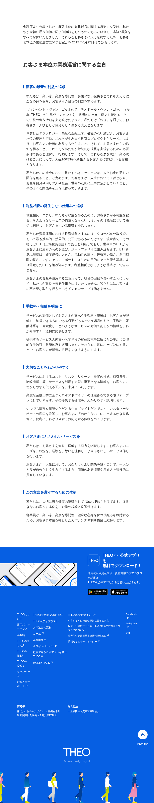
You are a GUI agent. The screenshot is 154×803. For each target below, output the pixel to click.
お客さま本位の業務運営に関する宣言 (88, 620)
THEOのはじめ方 (23, 643)
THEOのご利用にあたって (82, 614)
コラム (37, 633)
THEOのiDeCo (22, 663)
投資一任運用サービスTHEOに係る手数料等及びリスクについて (94, 627)
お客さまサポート (23, 684)
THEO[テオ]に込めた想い (48, 615)
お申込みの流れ (42, 627)
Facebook (131, 614)
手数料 (21, 635)
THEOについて (23, 616)
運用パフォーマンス (23, 627)
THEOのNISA (22, 653)
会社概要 (38, 640)
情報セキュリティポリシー (82, 641)
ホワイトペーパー (43, 646)
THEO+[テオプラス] (45, 621)
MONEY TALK (41, 663)
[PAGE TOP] (143, 734)
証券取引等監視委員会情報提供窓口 (87, 635)
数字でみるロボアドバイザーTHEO (50, 654)
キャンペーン (23, 674)
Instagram (131, 623)
